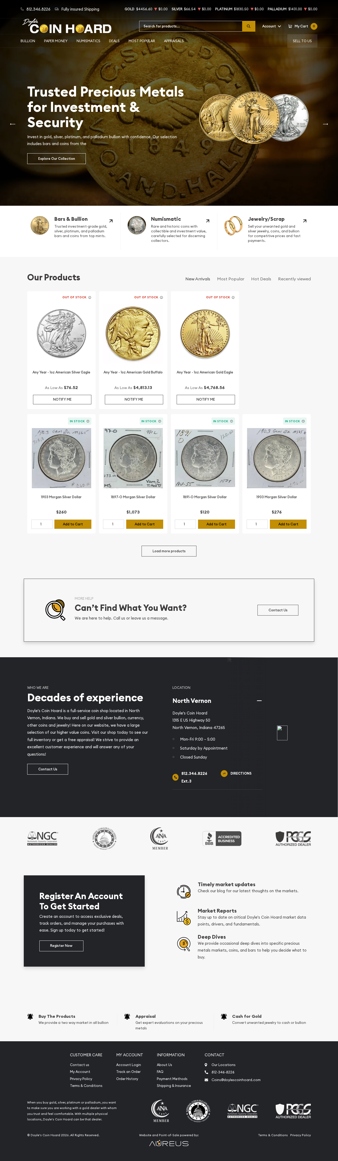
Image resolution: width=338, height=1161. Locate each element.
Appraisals (174, 41)
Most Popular (142, 41)
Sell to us (302, 41)
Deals (114, 41)
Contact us (79, 1065)
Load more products (169, 551)
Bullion (28, 41)
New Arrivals (197, 278)
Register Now (61, 945)
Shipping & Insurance (174, 1085)
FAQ (160, 1071)
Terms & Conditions (86, 1085)
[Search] (248, 26)
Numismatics (88, 41)
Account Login (128, 1065)
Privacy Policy (81, 1079)
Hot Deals (261, 278)
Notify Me (62, 399)
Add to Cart (73, 524)
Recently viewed (294, 278)
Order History (127, 1079)
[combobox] (190, 26)
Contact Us (278, 610)
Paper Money (56, 41)
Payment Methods (172, 1079)
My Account (80, 1071)
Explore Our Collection (56, 158)
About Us (164, 1065)
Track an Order (128, 1071)
